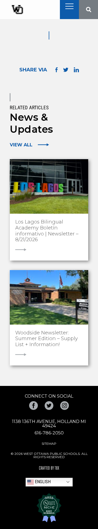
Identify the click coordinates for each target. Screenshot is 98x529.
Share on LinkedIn (76, 69)
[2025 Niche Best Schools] (49, 507)
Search (88, 9)
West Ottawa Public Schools (17, 9)
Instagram (64, 405)
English (42, 481)
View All (21, 145)
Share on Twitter (65, 70)
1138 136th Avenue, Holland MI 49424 (49, 423)
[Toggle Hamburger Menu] (69, 6)
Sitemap (49, 444)
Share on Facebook (56, 69)
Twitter (49, 405)
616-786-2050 (49, 433)
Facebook (33, 405)
